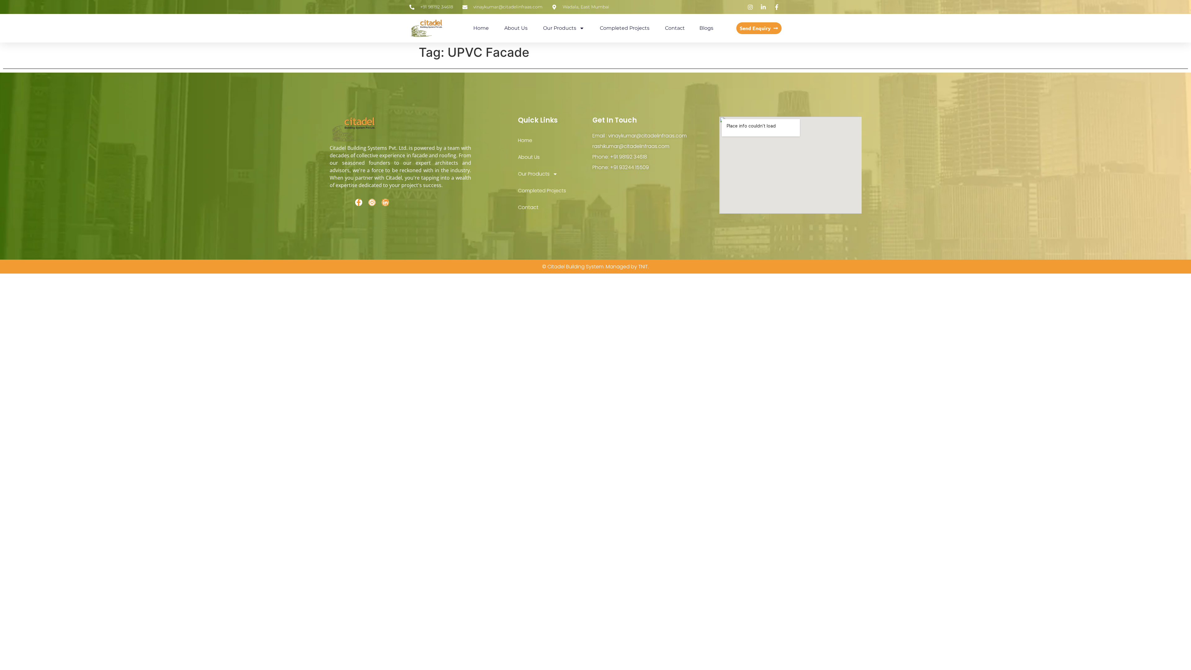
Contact (675, 28)
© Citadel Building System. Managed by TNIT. (595, 266)
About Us (516, 28)
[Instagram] (372, 202)
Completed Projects (624, 28)
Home (481, 28)
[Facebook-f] (358, 202)
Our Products (559, 28)
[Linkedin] (385, 202)
